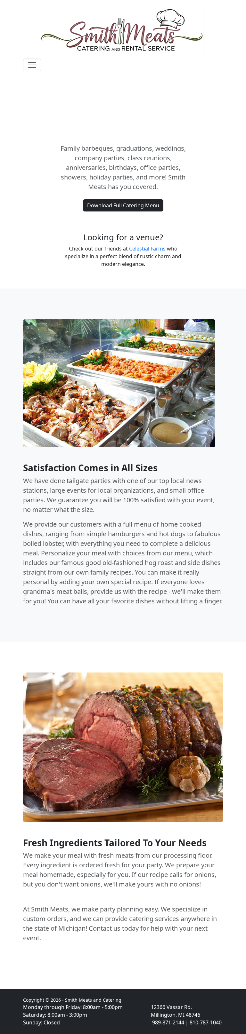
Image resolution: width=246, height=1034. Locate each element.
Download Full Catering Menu (123, 205)
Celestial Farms (147, 248)
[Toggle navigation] (32, 65)
